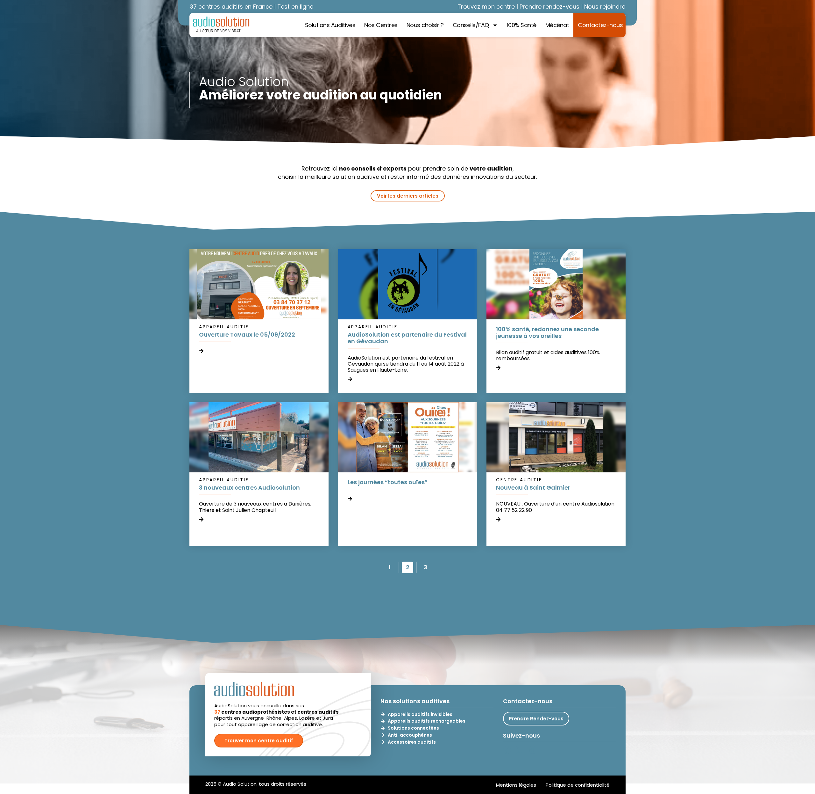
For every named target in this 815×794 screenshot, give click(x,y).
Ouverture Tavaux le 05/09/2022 (247, 335)
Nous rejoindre (604, 7)
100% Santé (521, 25)
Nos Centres (381, 25)
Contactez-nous (600, 25)
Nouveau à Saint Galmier (533, 488)
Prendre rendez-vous (549, 7)
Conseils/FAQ (471, 25)
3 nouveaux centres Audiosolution (249, 488)
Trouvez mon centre (486, 7)
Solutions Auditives (330, 25)
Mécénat (557, 25)
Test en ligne (295, 7)
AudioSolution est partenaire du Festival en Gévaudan (407, 338)
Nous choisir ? (425, 25)
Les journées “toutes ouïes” (388, 482)
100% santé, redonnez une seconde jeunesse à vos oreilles (547, 332)
